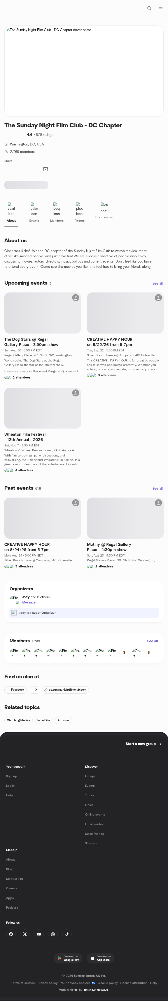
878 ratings (44, 135)
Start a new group (141, 744)
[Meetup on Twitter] (25, 934)
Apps (10, 898)
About (10, 859)
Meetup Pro (14, 878)
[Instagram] (53, 934)
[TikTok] (67, 934)
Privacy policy (48, 983)
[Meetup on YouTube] (39, 934)
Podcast (12, 907)
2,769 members (22, 152)
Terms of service (23, 983)
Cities (89, 805)
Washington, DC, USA (27, 144)
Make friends (94, 833)
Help (9, 795)
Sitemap (91, 843)
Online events (95, 814)
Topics (90, 795)
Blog (9, 869)
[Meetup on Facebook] (11, 934)
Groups (90, 776)
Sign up (11, 776)
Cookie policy (108, 983)
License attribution (133, 983)
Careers (12, 888)
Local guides (94, 824)
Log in (10, 785)
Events (90, 785)
